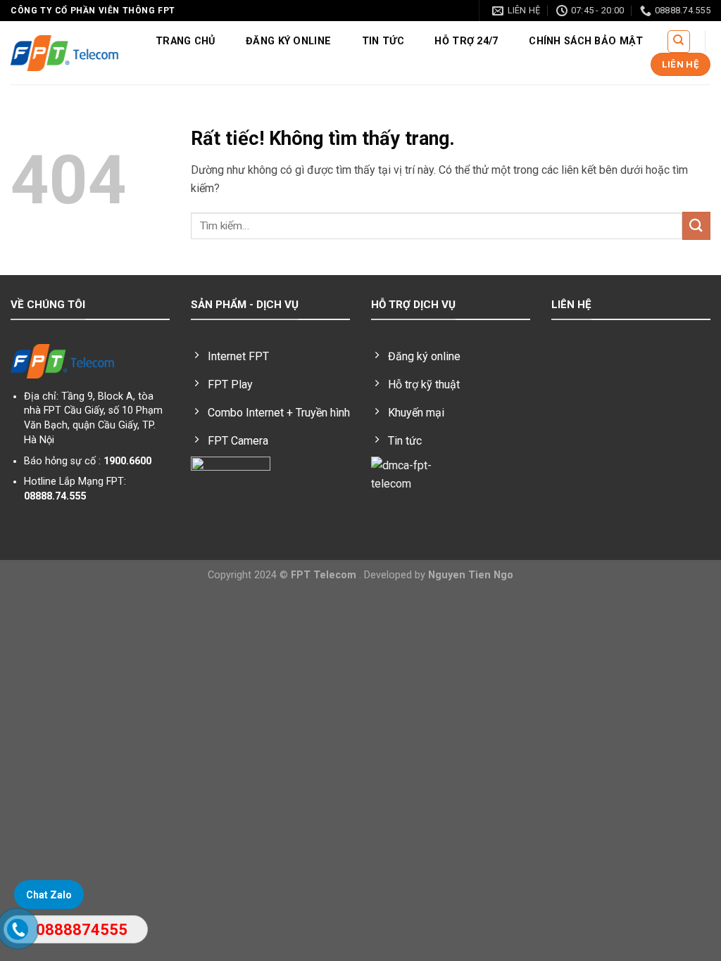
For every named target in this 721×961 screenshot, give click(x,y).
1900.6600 (127, 461)
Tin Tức (383, 41)
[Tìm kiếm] (679, 41)
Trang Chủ (185, 41)
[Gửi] (696, 225)
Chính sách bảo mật (586, 41)
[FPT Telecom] (64, 52)
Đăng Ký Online (288, 41)
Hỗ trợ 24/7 (466, 41)
